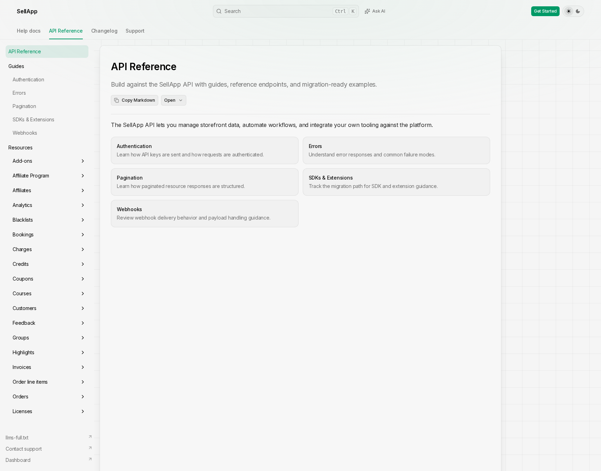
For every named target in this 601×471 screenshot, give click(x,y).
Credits (20, 264)
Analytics (22, 205)
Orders (20, 396)
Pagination (24, 106)
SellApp (27, 11)
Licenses (22, 411)
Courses (22, 293)
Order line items (30, 382)
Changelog (104, 31)
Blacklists (23, 220)
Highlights (23, 352)
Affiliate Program (31, 176)
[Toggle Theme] (573, 11)
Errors (19, 93)
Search (289, 11)
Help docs (29, 31)
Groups (21, 338)
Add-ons (22, 161)
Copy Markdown (138, 100)
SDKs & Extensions (33, 119)
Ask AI (378, 11)
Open (169, 100)
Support (135, 31)
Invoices (22, 367)
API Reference (66, 31)
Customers (24, 308)
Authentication (28, 79)
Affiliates (22, 190)
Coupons (23, 279)
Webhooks (25, 133)
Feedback (24, 323)
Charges (22, 249)
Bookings (23, 234)
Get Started (545, 11)
